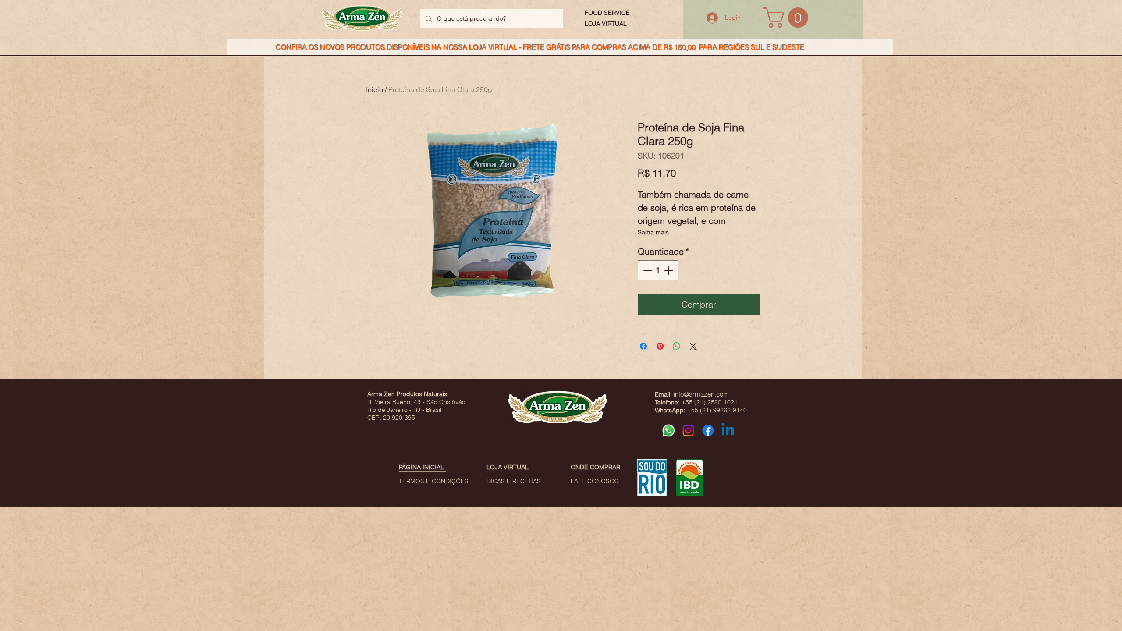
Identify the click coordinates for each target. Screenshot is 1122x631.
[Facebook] (708, 430)
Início (374, 89)
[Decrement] (646, 270)
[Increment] (669, 270)
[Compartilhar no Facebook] (643, 346)
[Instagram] (688, 430)
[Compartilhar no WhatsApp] (676, 346)
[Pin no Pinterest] (660, 346)
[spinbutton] (658, 270)
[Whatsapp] (668, 430)
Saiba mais (653, 232)
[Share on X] (693, 346)
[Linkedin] (727, 430)
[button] (788, 17)
